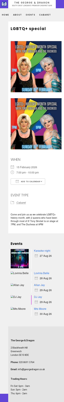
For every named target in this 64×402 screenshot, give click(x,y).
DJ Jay (38, 297)
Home (5, 14)
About (17, 14)
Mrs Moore (40, 309)
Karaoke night (42, 250)
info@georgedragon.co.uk (31, 369)
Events (30, 14)
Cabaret (45, 14)
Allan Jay (39, 285)
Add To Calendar (30, 182)
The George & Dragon (32, 2)
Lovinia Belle (41, 273)
